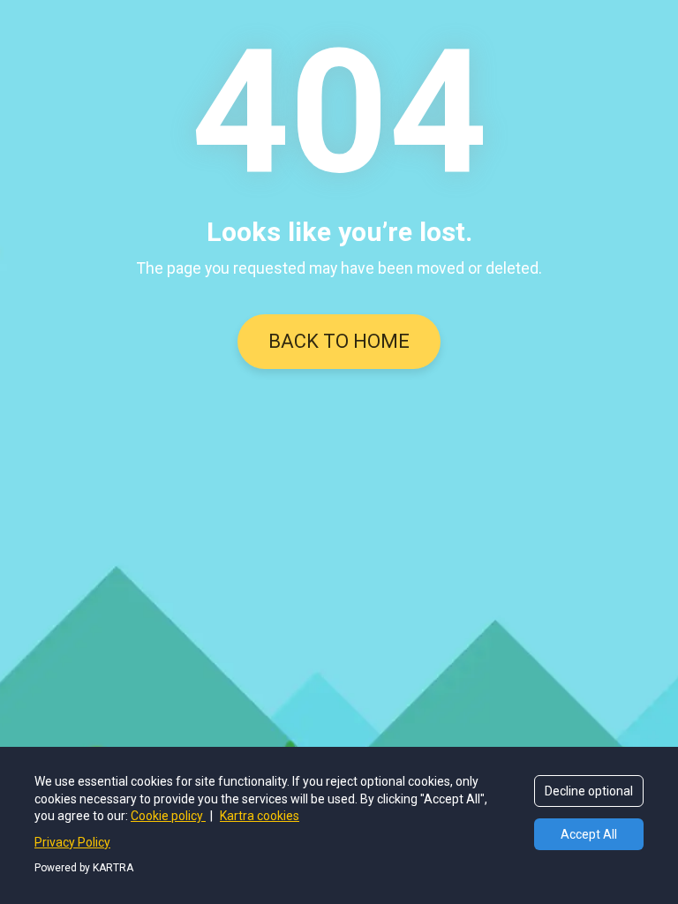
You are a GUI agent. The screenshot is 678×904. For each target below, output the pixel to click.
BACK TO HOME (339, 341)
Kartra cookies (259, 816)
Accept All (589, 834)
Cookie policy (168, 816)
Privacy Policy (72, 842)
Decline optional (589, 791)
